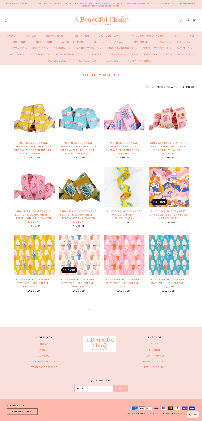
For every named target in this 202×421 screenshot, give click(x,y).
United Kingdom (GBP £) (20, 411)
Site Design (163, 413)
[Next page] (113, 307)
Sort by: (150, 87)
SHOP (155, 344)
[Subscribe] (120, 388)
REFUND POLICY (155, 367)
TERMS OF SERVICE (44, 367)
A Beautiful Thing (144, 413)
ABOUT (44, 349)
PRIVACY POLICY (44, 361)
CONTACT (44, 355)
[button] (6, 21)
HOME (44, 344)
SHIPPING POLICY (155, 361)
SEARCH (154, 349)
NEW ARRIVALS (154, 355)
